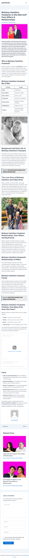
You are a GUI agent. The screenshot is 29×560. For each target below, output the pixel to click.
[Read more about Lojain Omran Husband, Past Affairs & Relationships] (14, 443)
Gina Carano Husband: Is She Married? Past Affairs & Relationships (12, 481)
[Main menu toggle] (26, 2)
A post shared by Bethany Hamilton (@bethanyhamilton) (15, 366)
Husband (13, 458)
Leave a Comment (7, 458)
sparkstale (5, 3)
